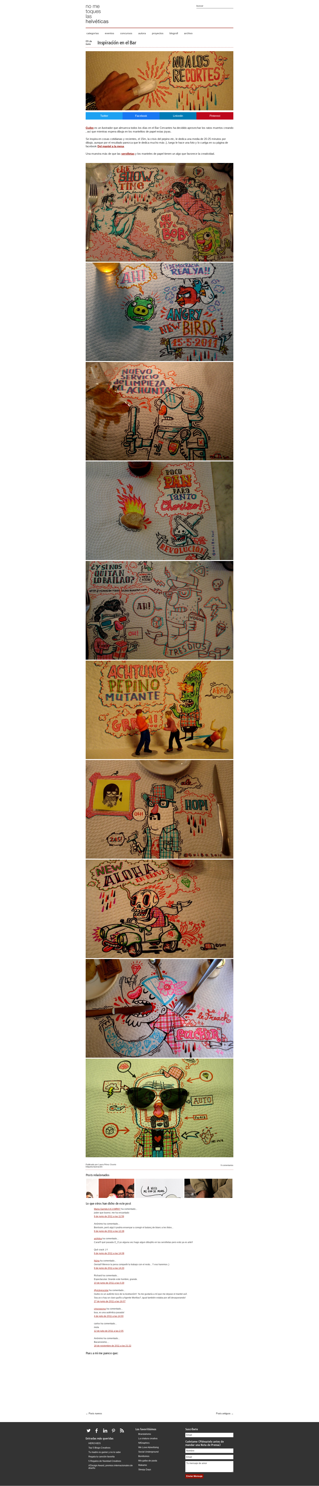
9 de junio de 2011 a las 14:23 (109, 1268)
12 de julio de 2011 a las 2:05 (109, 1331)
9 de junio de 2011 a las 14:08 (109, 1253)
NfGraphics (144, 1443)
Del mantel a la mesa (110, 146)
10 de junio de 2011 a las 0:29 (109, 1283)
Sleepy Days (144, 1469)
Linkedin (178, 115)
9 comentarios (227, 1165)
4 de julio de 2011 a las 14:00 (109, 1316)
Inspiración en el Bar (116, 42)
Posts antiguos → (224, 1413)
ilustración (97, 1167)
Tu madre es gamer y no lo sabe (104, 1452)
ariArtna (98, 1238)
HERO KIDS (94, 1443)
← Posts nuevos (94, 1413)
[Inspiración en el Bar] (159, 109)
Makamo (142, 1465)
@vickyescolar (101, 1290)
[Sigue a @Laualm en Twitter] (89, 1432)
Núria (97, 1260)
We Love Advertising (148, 1447)
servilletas (127, 153)
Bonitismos (143, 1456)
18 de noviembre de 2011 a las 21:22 (112, 1345)
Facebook (141, 115)
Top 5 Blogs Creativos (99, 1447)
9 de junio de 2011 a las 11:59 (109, 1216)
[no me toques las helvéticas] (97, 24)
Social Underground (148, 1452)
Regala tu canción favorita (101, 1456)
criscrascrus (100, 1309)
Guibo (90, 127)
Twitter (104, 115)
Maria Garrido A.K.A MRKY (107, 1209)
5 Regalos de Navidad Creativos (104, 1461)
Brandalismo (144, 1434)
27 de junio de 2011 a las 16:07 (110, 1301)
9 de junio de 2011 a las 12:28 (109, 1231)
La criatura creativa (147, 1438)
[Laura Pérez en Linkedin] (106, 1432)
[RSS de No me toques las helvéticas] (123, 1432)
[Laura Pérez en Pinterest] (114, 1432)
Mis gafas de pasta (147, 1460)
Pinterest (215, 115)
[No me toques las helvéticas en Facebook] (98, 1432)
